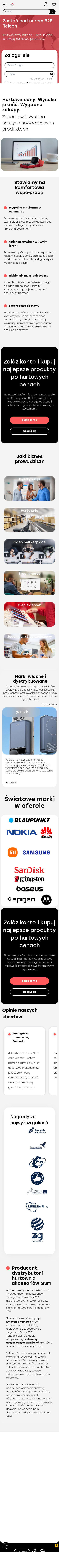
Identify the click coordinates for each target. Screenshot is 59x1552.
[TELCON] (12, 5)
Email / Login (15, 65)
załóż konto (29, 420)
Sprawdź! (10, 782)
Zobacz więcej (50, 704)
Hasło (11, 74)
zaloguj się (29, 431)
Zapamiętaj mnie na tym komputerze (31, 83)
